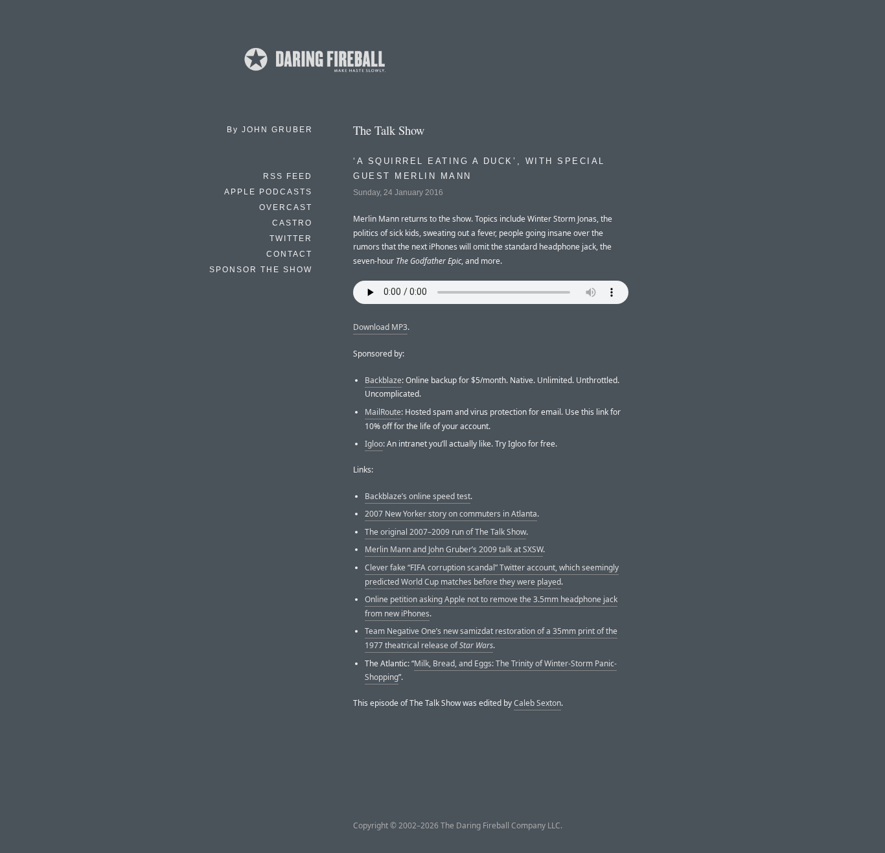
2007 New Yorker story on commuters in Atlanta (451, 513)
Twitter (291, 238)
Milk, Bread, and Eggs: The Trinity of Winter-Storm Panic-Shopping (491, 670)
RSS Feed (287, 176)
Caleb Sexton (537, 702)
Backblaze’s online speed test (417, 496)
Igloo (374, 443)
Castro (292, 223)
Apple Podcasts (268, 191)
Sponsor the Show (260, 269)
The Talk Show (388, 130)
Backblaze (383, 380)
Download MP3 (380, 327)
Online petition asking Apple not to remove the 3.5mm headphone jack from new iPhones (491, 606)
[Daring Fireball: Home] (313, 74)
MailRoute (383, 411)
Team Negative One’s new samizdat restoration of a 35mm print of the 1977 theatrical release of (491, 638)
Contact (289, 254)
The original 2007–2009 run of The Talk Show (445, 531)
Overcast (285, 207)
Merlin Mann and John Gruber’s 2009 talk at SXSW (454, 549)
